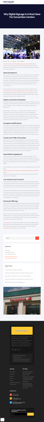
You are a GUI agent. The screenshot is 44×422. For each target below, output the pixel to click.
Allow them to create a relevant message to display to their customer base (18, 91)
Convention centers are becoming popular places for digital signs (16, 64)
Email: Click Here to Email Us (11, 258)
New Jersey (12, 374)
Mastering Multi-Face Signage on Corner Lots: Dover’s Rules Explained (18, 276)
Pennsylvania (12, 372)
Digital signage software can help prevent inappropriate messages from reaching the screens (20, 171)
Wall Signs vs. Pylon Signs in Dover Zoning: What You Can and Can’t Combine (19, 279)
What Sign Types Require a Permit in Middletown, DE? (15, 282)
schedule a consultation (8, 228)
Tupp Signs (7, 223)
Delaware (12, 376)
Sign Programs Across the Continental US (15, 383)
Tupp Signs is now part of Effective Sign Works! (14, 270)
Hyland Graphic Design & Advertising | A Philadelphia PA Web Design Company (21, 360)
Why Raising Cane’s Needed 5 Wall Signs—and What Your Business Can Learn (19, 273)
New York (12, 378)
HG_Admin (13, 61)
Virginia (11, 380)
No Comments (21, 61)
